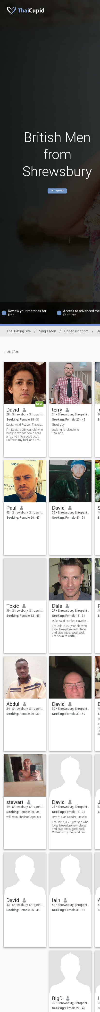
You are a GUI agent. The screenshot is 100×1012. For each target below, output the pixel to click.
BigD (57, 998)
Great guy (58, 424)
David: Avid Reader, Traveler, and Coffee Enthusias (24, 424)
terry (57, 410)
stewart (15, 802)
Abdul (12, 704)
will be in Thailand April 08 (23, 817)
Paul (11, 508)
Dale (57, 606)
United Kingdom (76, 331)
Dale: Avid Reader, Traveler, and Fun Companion (70, 621)
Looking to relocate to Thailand (65, 431)
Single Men (47, 331)
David (12, 410)
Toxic (12, 606)
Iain (56, 900)
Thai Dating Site (19, 331)
